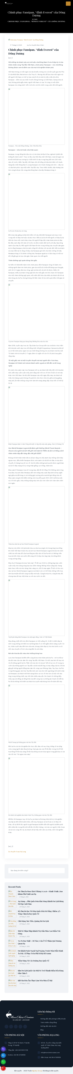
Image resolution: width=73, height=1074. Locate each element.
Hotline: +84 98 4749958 (16, 1055)
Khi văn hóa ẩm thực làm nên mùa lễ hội (35, 980)
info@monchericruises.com (50, 1053)
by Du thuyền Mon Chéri (35, 45)
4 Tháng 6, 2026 (23, 897)
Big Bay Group (37, 1071)
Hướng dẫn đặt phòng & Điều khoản (53, 1019)
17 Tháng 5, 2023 (16, 45)
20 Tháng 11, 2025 (24, 907)
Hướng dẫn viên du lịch (48, 1026)
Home (35, 19)
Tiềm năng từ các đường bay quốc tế (33, 961)
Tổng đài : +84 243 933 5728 (18, 1050)
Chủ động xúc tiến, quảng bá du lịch (33, 921)
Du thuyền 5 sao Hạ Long (17, 852)
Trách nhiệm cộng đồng (48, 1022)
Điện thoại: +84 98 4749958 (51, 1057)
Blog (41, 1030)
